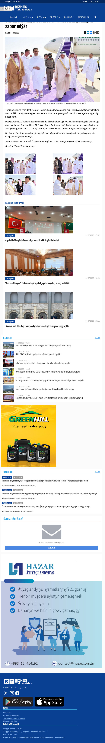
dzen (17, 693)
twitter (6, 693)
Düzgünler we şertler (11, 715)
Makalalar (27, 17)
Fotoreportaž (10, 236)
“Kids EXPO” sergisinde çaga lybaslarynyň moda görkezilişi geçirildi (38, 354)
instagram (11, 693)
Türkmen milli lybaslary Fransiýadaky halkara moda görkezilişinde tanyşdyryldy (37, 326)
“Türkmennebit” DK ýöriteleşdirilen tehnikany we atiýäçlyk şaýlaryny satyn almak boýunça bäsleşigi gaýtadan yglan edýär (46, 506)
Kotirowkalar (83, 17)
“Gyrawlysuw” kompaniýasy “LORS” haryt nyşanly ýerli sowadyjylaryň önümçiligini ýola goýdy (48, 371)
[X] (85, 32)
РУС (97, 1)
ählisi (97, 338)
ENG (85, 1)
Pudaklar (41, 17)
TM (91, 1)
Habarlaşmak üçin (10, 721)
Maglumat (68, 17)
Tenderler (7, 471)
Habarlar (7, 337)
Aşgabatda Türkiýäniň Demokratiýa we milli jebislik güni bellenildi (32, 240)
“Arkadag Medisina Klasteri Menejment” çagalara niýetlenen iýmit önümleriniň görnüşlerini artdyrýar (50, 380)
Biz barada (7, 713)
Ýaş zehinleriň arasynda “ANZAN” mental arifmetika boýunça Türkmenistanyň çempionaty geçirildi (49, 397)
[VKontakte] (91, 32)
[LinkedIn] (88, 32)
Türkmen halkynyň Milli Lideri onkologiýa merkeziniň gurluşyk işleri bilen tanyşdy (43, 345)
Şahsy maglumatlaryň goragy (14, 718)
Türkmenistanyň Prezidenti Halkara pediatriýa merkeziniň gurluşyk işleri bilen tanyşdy (45, 389)
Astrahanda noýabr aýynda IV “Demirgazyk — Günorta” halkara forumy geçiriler (43, 362)
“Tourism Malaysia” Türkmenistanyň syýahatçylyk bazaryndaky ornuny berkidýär (37, 283)
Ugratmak (51, 547)
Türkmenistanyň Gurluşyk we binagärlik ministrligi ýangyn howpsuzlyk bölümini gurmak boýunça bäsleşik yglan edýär (45, 480)
